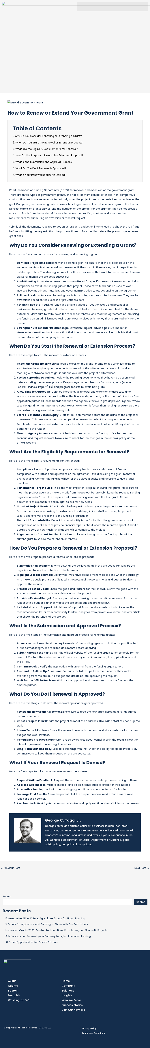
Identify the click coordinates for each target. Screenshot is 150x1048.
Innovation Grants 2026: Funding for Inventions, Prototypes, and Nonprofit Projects (56, 930)
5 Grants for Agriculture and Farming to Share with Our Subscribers (46, 924)
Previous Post (10, 868)
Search (7, 896)
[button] (112, 6)
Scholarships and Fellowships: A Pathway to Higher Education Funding (48, 936)
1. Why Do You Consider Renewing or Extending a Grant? (47, 136)
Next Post (142, 868)
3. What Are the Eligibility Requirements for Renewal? (45, 149)
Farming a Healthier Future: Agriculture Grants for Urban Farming (45, 918)
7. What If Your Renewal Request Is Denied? (39, 175)
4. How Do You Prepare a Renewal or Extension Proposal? (48, 155)
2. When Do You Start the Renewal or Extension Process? (47, 142)
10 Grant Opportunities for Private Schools (31, 942)
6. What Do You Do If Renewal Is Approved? (39, 168)
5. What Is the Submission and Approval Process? (43, 162)
